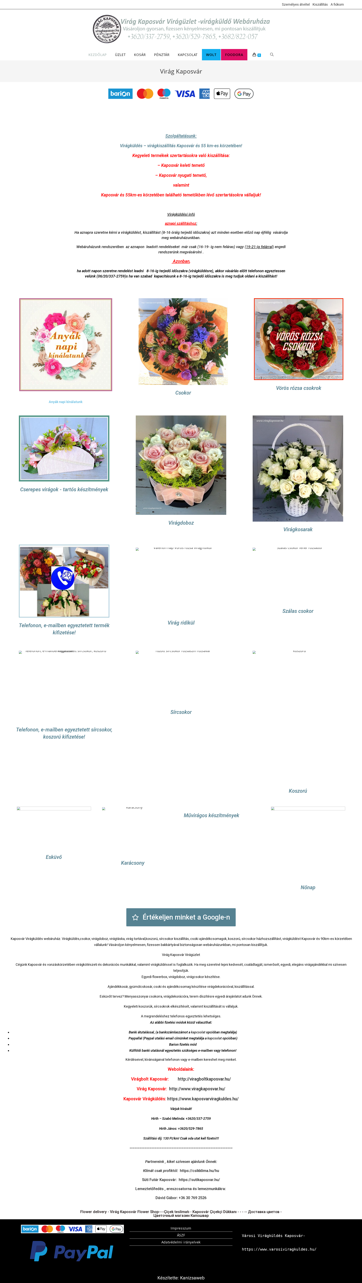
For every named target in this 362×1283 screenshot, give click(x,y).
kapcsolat (198, 1032)
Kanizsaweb (192, 1278)
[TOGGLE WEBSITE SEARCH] (272, 54)
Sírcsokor (181, 712)
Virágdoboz (181, 523)
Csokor (183, 393)
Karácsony (132, 863)
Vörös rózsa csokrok (298, 388)
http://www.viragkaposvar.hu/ (197, 1088)
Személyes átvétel (296, 4)
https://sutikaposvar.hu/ (199, 1179)
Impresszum (181, 1228)
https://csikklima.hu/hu (199, 1170)
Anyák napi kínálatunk (65, 402)
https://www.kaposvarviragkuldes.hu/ (203, 1098)
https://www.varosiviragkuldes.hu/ (279, 1249)
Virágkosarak (298, 530)
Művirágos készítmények (211, 815)
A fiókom (337, 4)
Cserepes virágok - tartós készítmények (64, 490)
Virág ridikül (181, 623)
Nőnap (308, 887)
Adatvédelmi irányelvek (181, 1242)
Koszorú (298, 791)
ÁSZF (181, 1235)
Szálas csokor (297, 611)
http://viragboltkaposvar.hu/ (204, 1079)
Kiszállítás (320, 4)
